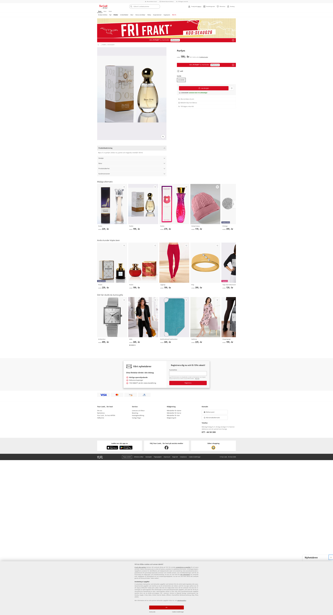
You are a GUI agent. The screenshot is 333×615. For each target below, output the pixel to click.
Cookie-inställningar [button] (194, 457)
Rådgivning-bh (171, 418)
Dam (99, 11)
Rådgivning (171, 407)
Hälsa (149, 15)
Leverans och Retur (138, 411)
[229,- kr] (112, 204)
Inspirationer (157, 15)
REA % (174, 15)
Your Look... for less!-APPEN (106, 415)
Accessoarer (111, 44)
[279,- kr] (174, 204)
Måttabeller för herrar (174, 413)
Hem (110, 11)
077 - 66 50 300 (209, 432)
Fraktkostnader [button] (203, 57)
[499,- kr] (112, 317)
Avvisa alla (152, 612)
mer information (185, 574)
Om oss (99, 411)
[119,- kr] (205, 204)
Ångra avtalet (127, 457)
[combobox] (148, 6)
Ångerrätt (175, 457)
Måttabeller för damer (174, 411)
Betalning (135, 413)
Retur (100, 163)
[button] (98, 45)
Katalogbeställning (138, 415)
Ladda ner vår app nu (119, 443)
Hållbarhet (100, 418)
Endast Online (102, 15)
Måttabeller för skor (173, 415)
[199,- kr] (143, 204)
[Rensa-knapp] (158, 6)
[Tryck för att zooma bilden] (163, 137)
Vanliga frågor (136, 418)
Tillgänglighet (158, 457)
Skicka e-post (210, 412)
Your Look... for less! (105, 407)
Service (135, 407)
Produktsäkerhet (104, 168)
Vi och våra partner (140, 567)
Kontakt (205, 407)
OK (166, 607)
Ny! (110, 15)
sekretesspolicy (181, 600)
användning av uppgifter (183, 567)
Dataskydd (149, 457)
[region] (166, 588)
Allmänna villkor (138, 457)
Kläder (116, 15)
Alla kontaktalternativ (213, 418)
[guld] (178, 71)
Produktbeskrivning (105, 148)
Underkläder (124, 15)
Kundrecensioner (104, 174)
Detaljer (101, 158)
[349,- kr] (143, 317)
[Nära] (331, 557)
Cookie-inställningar (178, 612)
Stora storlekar (140, 15)
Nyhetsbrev (101, 413)
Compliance (183, 457)
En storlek (181, 80)
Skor (131, 15)
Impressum (167, 457)
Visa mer (197, 378)
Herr (105, 11)
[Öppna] (233, 40)
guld (181, 71)
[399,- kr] (205, 263)
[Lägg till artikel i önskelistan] (232, 88)
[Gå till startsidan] (103, 6)
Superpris (167, 15)
